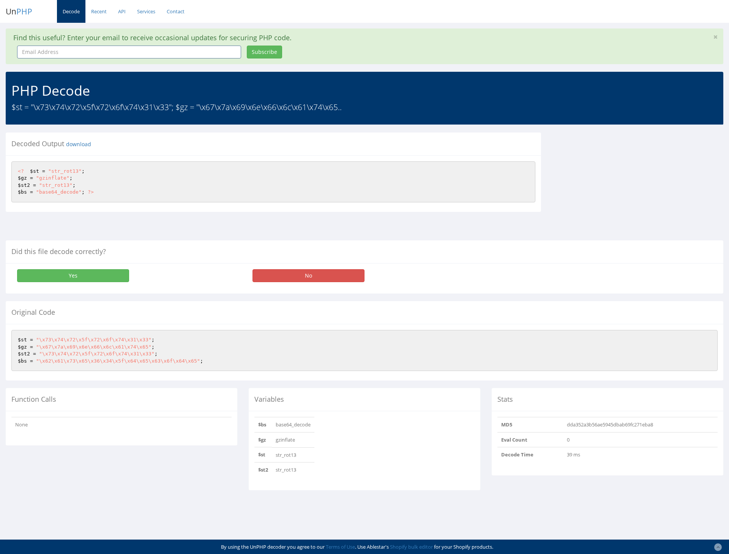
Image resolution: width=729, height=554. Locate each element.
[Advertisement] (616, 186)
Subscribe (264, 51)
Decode (71, 11)
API (122, 11)
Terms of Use (340, 546)
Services (146, 11)
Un (19, 11)
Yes (73, 275)
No (308, 275)
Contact (176, 11)
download (78, 144)
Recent (99, 11)
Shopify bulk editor (411, 546)
